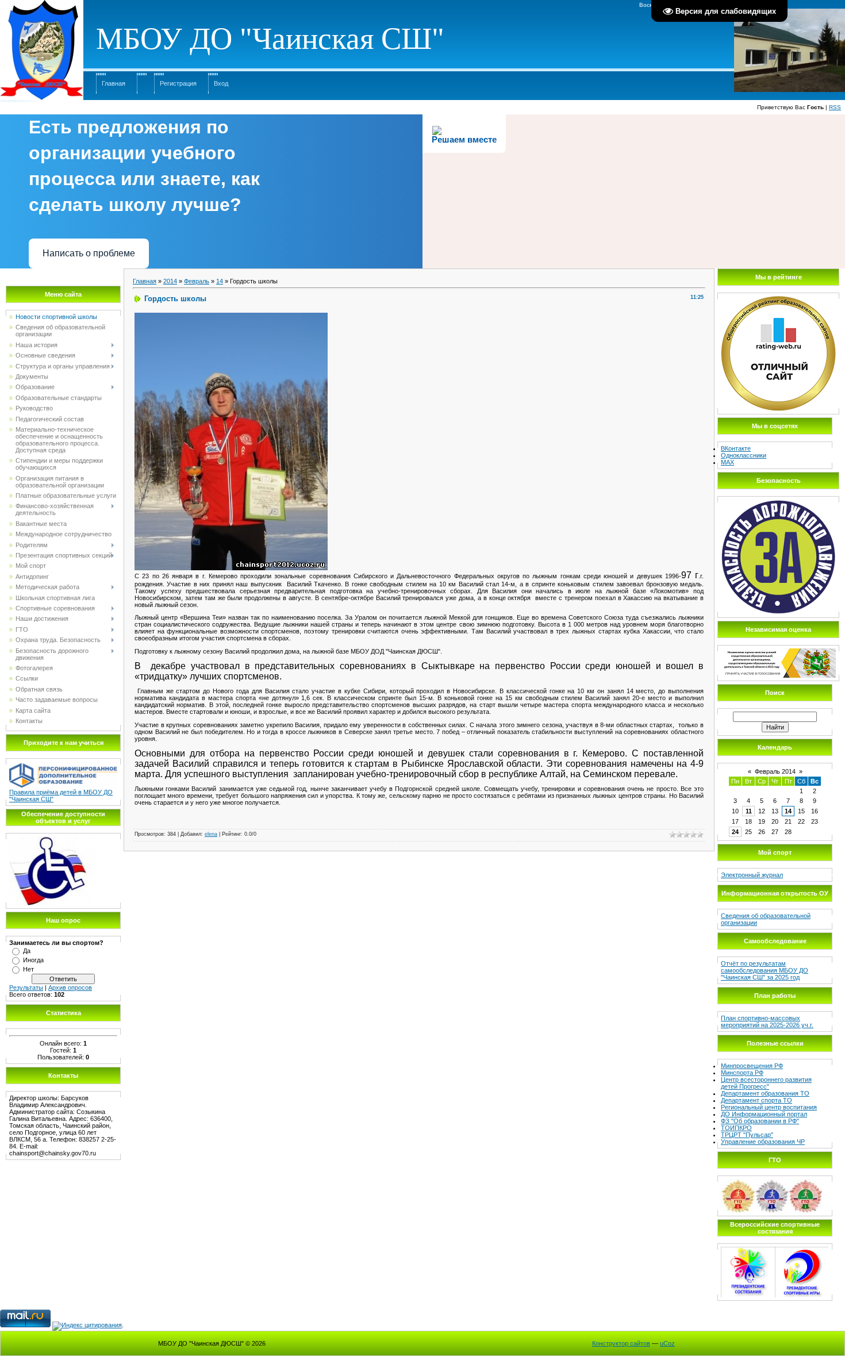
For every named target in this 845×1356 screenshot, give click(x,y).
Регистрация (178, 83)
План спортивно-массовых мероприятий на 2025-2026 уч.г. (767, 1021)
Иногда (33, 960)
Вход (221, 83)
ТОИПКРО (736, 1127)
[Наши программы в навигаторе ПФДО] (63, 765)
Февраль (196, 281)
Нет (28, 969)
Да (26, 950)
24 (735, 831)
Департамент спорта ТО (756, 1100)
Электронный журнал (752, 874)
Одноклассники (743, 455)
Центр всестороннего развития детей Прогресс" (766, 1083)
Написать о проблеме (89, 253)
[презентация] (52, 839)
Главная (113, 83)
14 (219, 281)
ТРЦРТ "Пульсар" (747, 1134)
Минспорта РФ (742, 1072)
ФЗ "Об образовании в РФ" (760, 1120)
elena (211, 834)
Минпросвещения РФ (752, 1065)
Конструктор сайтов (621, 1343)
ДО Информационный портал (764, 1114)
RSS (835, 107)
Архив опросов (70, 987)
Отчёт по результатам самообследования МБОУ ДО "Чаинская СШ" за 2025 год (764, 970)
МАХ (727, 462)
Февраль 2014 (775, 771)
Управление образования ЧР (763, 1141)
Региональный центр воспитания (769, 1107)
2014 (170, 281)
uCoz (667, 1343)
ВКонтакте (736, 448)
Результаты (26, 987)
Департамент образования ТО (765, 1093)
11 (749, 811)
